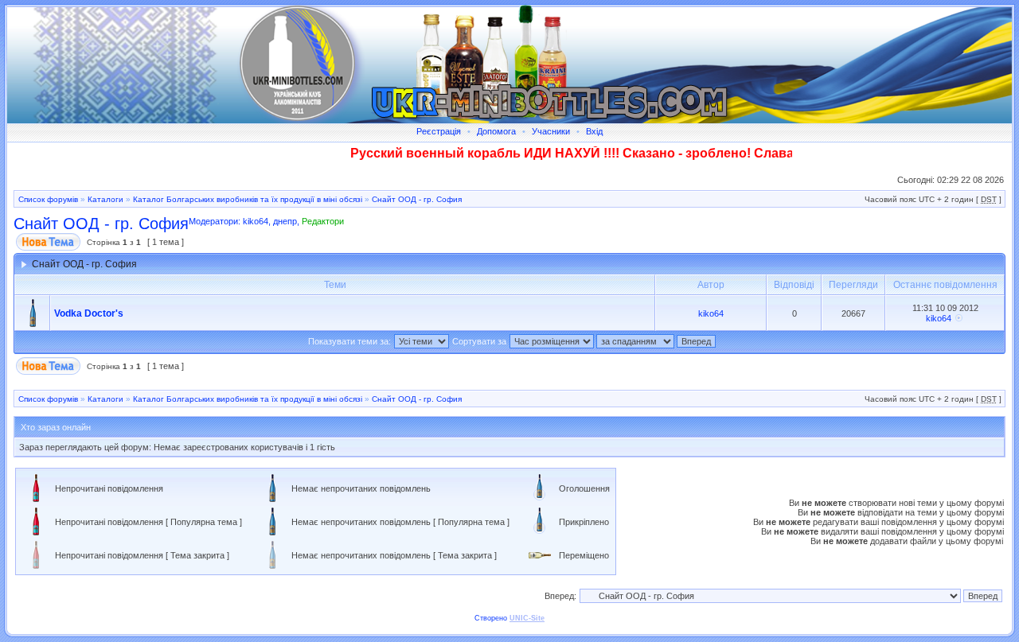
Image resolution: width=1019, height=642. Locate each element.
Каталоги (105, 199)
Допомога (496, 131)
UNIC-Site (527, 618)
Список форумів (48, 199)
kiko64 (255, 221)
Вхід (594, 131)
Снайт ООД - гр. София (417, 199)
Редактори (323, 221)
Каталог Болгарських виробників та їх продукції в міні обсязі (247, 199)
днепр (285, 221)
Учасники (551, 131)
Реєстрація (438, 131)
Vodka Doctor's (88, 313)
